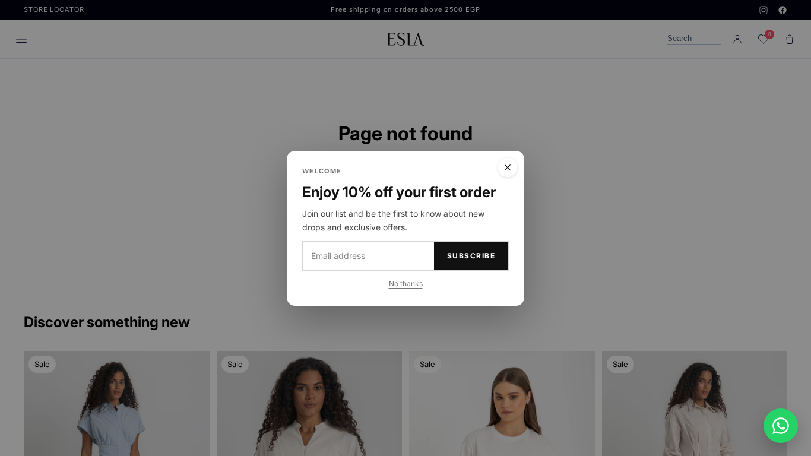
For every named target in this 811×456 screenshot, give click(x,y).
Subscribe (471, 255)
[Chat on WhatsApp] (781, 425)
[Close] (507, 167)
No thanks (406, 282)
